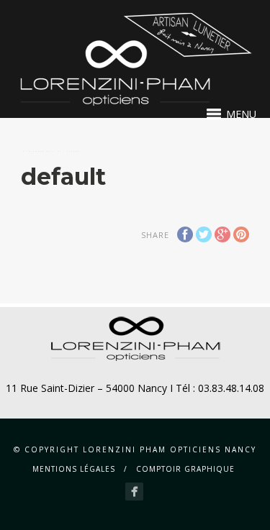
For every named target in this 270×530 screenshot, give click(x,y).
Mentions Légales (73, 469)
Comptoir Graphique (185, 469)
